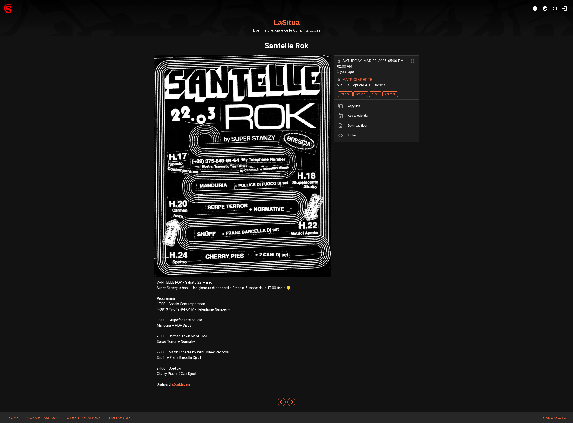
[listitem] (376, 106)
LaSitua (287, 22)
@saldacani (181, 384)
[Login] (564, 8)
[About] (535, 8)
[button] (83, 418)
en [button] (554, 8)
